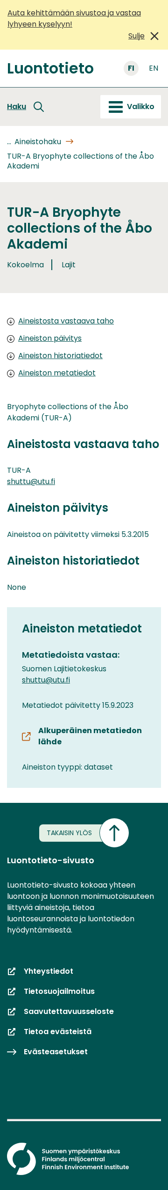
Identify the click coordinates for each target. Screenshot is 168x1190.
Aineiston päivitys (50, 338)
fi (131, 68)
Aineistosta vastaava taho (66, 321)
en (153, 68)
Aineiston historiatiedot (60, 355)
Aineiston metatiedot (57, 372)
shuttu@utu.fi (31, 481)
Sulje (136, 35)
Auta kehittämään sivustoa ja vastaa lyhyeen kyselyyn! (74, 18)
